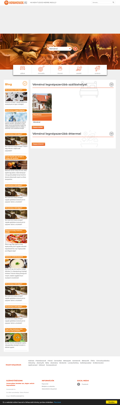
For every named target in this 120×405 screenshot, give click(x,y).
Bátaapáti (67, 361)
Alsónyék (40, 363)
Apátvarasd (32, 365)
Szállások (22, 73)
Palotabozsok (41, 361)
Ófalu (93, 361)
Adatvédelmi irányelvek (49, 389)
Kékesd (42, 365)
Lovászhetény (73, 363)
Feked (50, 361)
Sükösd (31, 361)
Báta (47, 363)
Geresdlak (58, 361)
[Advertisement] (60, 19)
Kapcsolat (45, 384)
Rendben (111, 402)
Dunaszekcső (51, 365)
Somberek (76, 361)
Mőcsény (31, 363)
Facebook (85, 384)
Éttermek (60, 73)
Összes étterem (38, 144)
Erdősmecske (98, 363)
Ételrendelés (41, 73)
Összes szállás (38, 127)
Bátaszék (85, 361)
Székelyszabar (86, 363)
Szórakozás (97, 73)
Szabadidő (78, 73)
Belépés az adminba (48, 386)
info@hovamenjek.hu (17, 396)
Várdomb (62, 363)
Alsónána (54, 363)
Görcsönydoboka (103, 361)
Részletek (57, 402)
